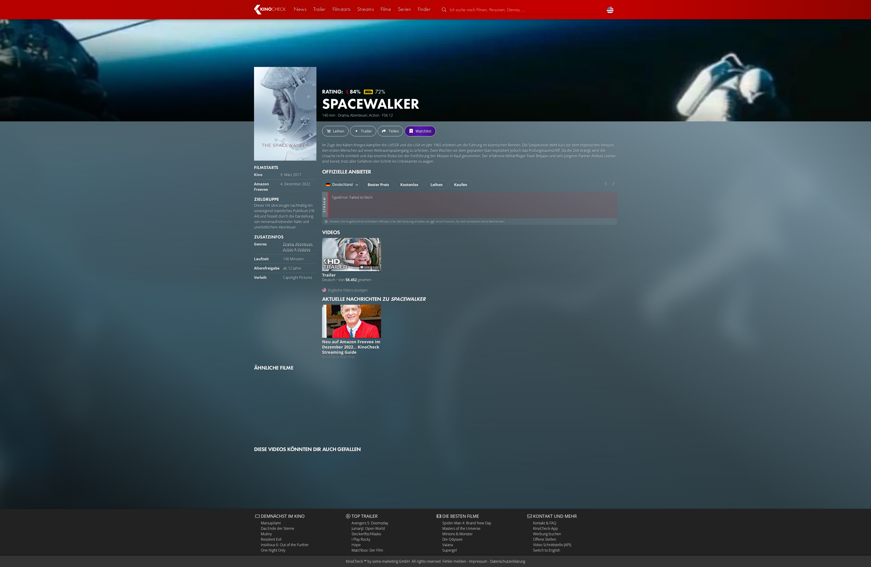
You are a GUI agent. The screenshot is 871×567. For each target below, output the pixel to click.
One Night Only (273, 550)
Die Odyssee (452, 539)
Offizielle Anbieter (346, 171)
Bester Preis (378, 184)
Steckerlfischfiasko (366, 534)
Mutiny (266, 534)
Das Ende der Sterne (277, 528)
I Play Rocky (361, 539)
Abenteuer (304, 244)
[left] (605, 183)
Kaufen (460, 184)
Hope (356, 544)
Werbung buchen (547, 534)
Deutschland (342, 185)
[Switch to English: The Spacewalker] (610, 9)
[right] (613, 183)
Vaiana (447, 544)
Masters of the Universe (461, 528)
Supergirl (449, 550)
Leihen (437, 184)
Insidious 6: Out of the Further (285, 544)
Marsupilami (271, 523)
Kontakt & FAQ (544, 523)
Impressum (478, 561)
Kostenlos (409, 184)
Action (288, 249)
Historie (304, 249)
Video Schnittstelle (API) (552, 544)
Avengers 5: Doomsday (370, 523)
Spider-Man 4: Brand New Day (466, 523)
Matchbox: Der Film (367, 550)
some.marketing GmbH (391, 561)
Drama (288, 244)
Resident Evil (271, 539)
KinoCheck (354, 561)
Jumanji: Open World (368, 528)
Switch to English (546, 550)
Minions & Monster (457, 534)
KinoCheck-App (545, 528)
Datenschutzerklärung (507, 561)
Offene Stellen (544, 539)
